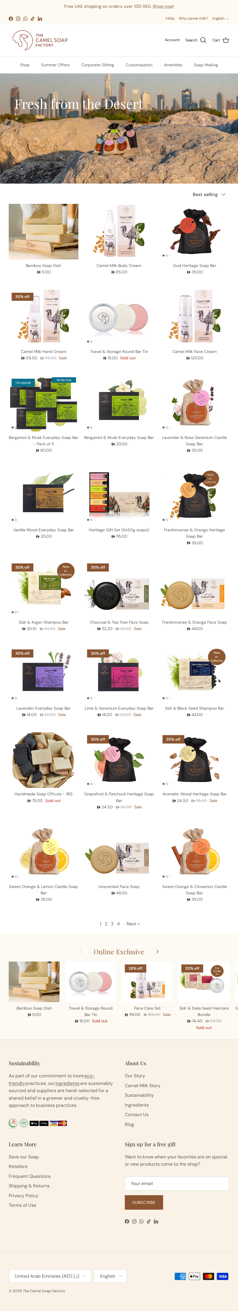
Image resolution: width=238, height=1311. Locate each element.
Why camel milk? (193, 18)
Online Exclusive (119, 951)
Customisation (139, 64)
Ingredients (137, 1105)
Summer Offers (55, 64)
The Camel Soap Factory (44, 1290)
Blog (129, 1124)
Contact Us (137, 1115)
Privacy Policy (23, 1196)
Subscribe (144, 1202)
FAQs (170, 18)
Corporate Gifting (97, 64)
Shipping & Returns (29, 1186)
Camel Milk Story (143, 1086)
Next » (133, 924)
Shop (25, 64)
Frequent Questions (30, 1176)
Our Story (135, 1076)
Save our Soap (24, 1157)
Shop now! (163, 6)
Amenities (173, 64)
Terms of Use (22, 1205)
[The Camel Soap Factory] (40, 40)
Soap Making (206, 64)
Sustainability (139, 1095)
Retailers (18, 1166)
